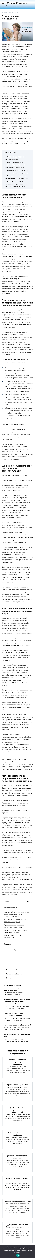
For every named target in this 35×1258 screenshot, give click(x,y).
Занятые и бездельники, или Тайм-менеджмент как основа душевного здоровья (17, 914)
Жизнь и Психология (17, 3)
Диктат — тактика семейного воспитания (17, 1180)
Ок (18, 1255)
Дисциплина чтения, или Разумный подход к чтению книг (17, 1227)
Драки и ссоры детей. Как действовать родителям (17, 1086)
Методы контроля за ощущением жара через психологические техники (14, 184)
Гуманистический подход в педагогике (17, 1157)
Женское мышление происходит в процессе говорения (17, 1062)
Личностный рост (12, 950)
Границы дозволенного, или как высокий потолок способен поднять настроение (17, 1204)
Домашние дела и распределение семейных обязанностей (17, 1110)
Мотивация (10, 954)
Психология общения (14, 970)
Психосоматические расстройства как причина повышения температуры (14, 164)
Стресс (8, 978)
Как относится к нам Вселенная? (17, 1025)
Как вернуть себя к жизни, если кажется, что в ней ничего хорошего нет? (17, 1002)
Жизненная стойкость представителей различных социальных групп (15, 988)
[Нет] (33, 1251)
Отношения (10, 962)
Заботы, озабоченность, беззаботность (17, 1134)
